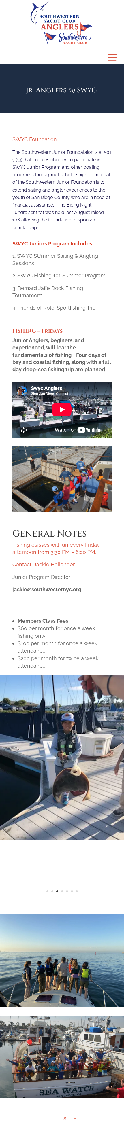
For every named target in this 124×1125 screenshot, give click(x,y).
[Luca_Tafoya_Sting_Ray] (62, 838)
